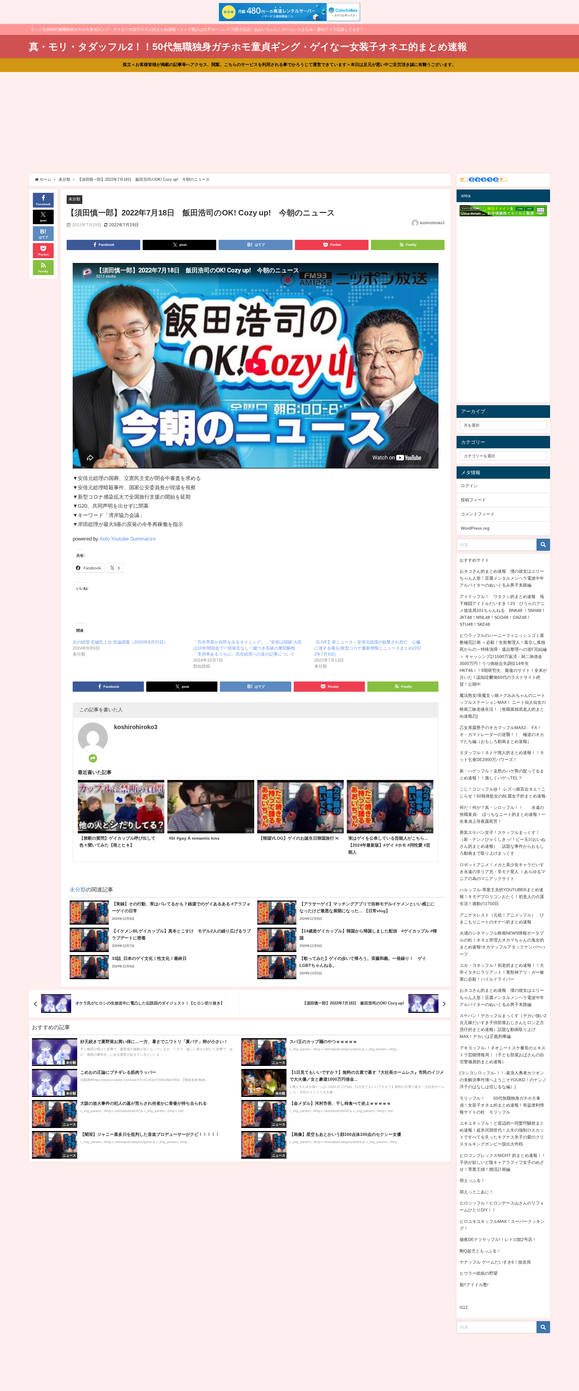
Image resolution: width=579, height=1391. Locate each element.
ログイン (469, 486)
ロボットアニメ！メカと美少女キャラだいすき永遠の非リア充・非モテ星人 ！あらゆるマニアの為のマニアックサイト (502, 872)
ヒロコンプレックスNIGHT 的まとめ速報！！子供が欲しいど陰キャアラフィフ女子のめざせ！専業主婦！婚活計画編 (503, 1162)
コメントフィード (478, 514)
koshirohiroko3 (432, 223)
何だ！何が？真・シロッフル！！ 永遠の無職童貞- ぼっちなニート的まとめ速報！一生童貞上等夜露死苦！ (503, 814)
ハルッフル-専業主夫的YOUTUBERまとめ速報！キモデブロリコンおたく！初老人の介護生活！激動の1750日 (502, 897)
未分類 (74, 199)
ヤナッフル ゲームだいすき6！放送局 (495, 1262)
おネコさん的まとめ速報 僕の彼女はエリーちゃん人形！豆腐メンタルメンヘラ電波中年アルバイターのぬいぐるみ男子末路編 (502, 578)
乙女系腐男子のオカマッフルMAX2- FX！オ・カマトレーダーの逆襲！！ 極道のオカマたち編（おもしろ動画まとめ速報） (502, 734)
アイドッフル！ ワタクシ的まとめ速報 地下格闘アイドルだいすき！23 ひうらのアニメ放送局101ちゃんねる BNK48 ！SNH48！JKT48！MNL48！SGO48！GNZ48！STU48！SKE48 (503, 610)
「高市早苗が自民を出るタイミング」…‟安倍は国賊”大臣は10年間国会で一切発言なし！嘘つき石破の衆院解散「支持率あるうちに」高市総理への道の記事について (247, 648)
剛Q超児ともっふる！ (480, 1251)
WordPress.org (475, 528)
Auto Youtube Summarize (128, 538)
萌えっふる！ (472, 1180)
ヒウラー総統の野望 (479, 1273)
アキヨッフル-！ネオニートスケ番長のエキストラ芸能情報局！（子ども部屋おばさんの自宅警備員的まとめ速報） (503, 1055)
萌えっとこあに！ (476, 1192)
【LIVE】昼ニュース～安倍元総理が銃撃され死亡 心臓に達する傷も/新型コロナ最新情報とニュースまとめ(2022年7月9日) (367, 648)
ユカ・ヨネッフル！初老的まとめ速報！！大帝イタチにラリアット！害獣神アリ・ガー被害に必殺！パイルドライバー (502, 972)
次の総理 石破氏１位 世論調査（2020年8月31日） (120, 642)
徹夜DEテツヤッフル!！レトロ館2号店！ (498, 1239)
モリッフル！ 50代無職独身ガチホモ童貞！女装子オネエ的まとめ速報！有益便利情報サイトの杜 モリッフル (502, 1105)
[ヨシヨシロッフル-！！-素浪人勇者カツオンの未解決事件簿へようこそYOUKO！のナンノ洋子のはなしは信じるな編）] (503, 1080)
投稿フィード (473, 500)
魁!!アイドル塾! (474, 1285)
